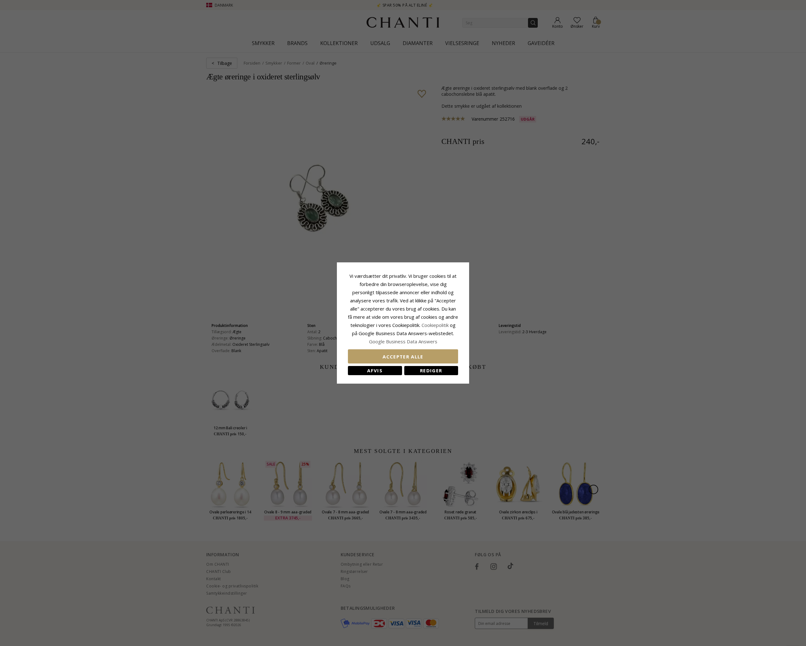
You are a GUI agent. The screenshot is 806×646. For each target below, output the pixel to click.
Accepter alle (403, 356)
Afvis (375, 370)
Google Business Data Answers (403, 341)
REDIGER (431, 370)
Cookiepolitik (435, 325)
